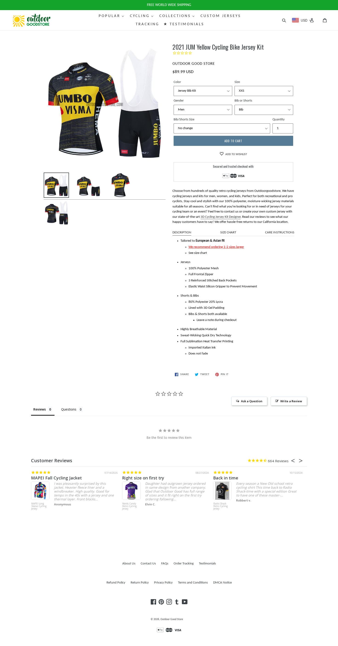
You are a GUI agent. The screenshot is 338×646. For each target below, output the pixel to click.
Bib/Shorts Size (184, 119)
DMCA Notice (222, 582)
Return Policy (140, 582)
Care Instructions (279, 232)
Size (237, 82)
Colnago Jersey (137, 478)
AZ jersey (222, 478)
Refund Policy (115, 582)
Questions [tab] (68, 409)
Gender (179, 100)
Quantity (278, 119)
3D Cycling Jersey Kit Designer (221, 217)
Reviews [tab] (39, 409)
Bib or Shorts (243, 100)
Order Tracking (184, 563)
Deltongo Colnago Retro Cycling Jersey (129, 506)
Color (177, 82)
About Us (128, 563)
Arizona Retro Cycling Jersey (220, 505)
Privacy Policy (163, 582)
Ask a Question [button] (251, 401)
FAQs (164, 563)
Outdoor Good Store (171, 619)
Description (181, 232)
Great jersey (43, 478)
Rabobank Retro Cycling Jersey (40, 505)
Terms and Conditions (193, 582)
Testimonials (207, 563)
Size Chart (228, 232)
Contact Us (148, 563)
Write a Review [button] (291, 401)
